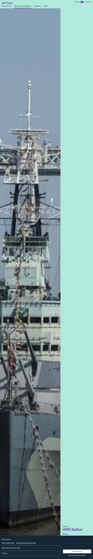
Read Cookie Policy (8, 543)
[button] (77, 551)
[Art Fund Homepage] (7, 2)
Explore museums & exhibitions (22, 6)
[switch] (81, 2)
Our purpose (37, 6)
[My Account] (89, 5)
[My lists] (85, 5)
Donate (46, 6)
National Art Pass (6, 6)
